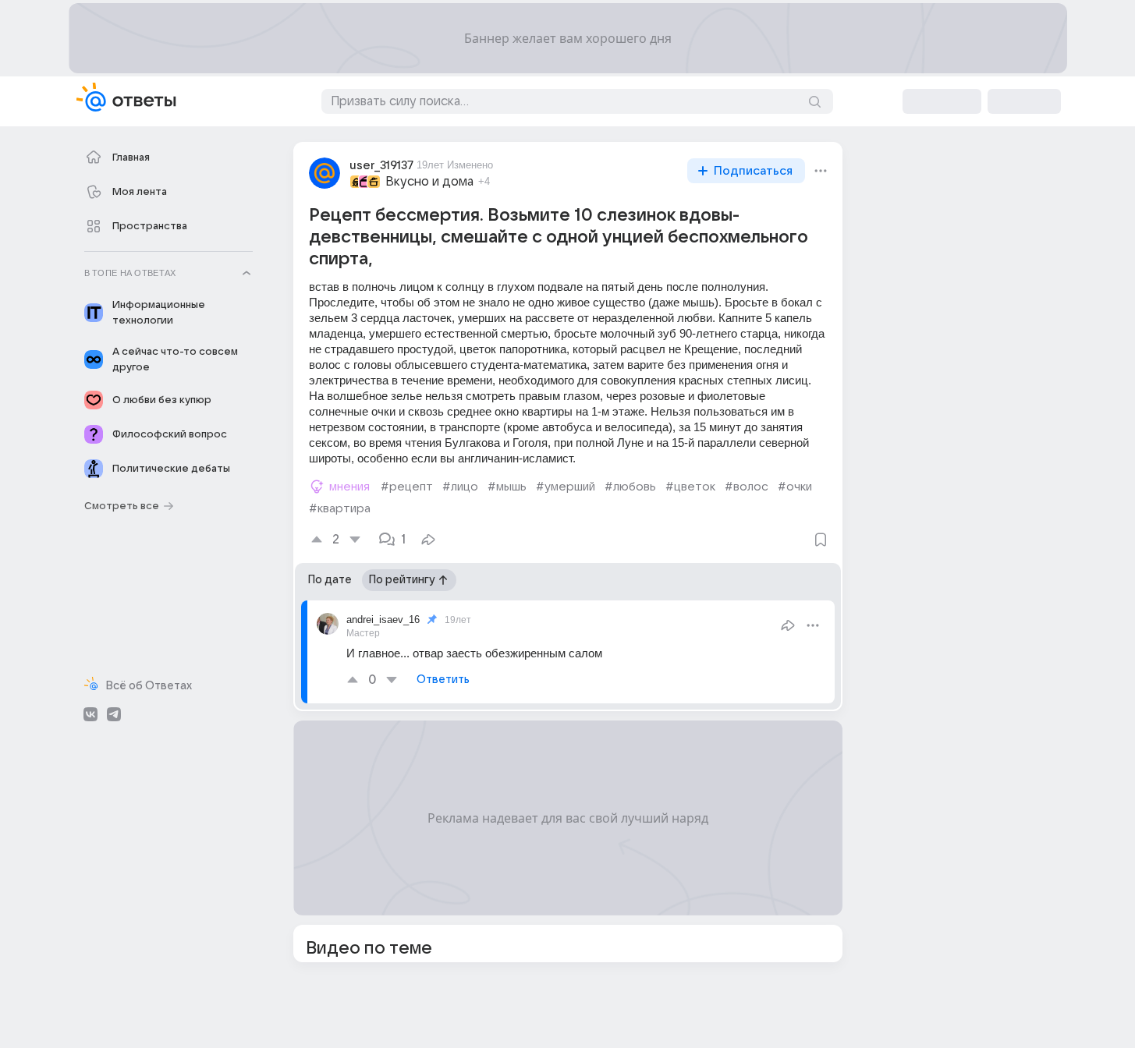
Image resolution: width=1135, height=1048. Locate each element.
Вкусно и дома (429, 182)
